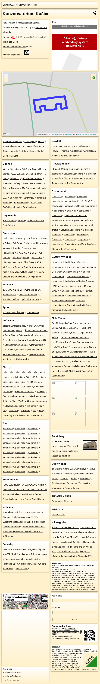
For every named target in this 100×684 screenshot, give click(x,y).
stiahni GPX (56, 571)
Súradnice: (56, 569)
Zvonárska (85, 478)
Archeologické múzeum (13, 340)
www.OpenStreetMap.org (82, 649)
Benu (37, 494)
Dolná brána (33, 290)
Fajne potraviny (12, 193)
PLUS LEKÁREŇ (11, 485)
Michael (16, 207)
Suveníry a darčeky (11, 183)
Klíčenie (24, 554)
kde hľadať (57, 596)
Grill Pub (17, 243)
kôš (4, 372)
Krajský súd (57, 310)
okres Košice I (9, 146)
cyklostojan (83, 146)
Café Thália (8, 238)
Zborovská (83, 483)
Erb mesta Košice (39, 554)
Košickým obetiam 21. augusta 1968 (21, 559)
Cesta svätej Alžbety (61, 501)
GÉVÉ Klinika (37, 485)
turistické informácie (28, 295)
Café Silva (42, 238)
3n (11, 198)
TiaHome (15, 188)
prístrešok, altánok (11, 299)
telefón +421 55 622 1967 (14, 47)
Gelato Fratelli (9, 277)
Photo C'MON (18, 401)
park (25, 359)
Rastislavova (58, 483)
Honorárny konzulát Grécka (15, 415)
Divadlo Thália (58, 514)
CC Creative (28, 207)
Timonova (8, 37)
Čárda (32, 238)
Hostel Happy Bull (35, 220)
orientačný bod (9, 295)
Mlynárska (70, 469)
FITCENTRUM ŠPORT (13, 312)
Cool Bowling (30, 267)
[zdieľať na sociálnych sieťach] (94, 13)
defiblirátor (27, 494)
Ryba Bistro (27, 272)
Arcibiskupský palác (28, 564)
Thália (32, 326)
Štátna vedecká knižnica (36, 331)
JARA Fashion (20, 174)
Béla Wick (19, 290)
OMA (11, 5)
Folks (7, 243)
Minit (5, 169)
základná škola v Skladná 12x (65, 528)
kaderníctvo (41, 188)
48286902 (55, 567)
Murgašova (57, 488)
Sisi (23, 193)
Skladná (14, 156)
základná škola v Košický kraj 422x (73, 551)
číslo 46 (67, 178)
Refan (5, 188)
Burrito (26, 257)
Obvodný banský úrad (37, 401)
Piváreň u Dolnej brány (29, 277)
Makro (18, 198)
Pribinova (81, 469)
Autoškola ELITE (29, 517)
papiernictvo (35, 174)
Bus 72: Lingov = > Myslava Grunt (78, 347)
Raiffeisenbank (74, 183)
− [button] (6, 80)
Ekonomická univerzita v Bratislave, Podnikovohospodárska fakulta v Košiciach (24, 531)
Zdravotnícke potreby (12, 499)
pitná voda (7, 267)
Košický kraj (30, 141)
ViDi (33, 202)
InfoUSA (41, 391)
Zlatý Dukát (8, 225)
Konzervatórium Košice (26, 5)
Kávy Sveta (28, 262)
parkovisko (8, 429)
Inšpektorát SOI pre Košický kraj (30, 377)
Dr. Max (25, 485)
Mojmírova (67, 474)
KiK (30, 193)
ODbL (81, 651)
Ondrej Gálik (22, 568)
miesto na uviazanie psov (14, 326)
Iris (33, 248)
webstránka (41, 27)
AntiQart (25, 169)
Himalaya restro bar (12, 262)
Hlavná (55, 478)
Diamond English (11, 517)
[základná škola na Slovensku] (27, 52)
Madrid (21, 220)
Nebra (39, 272)
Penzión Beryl (9, 220)
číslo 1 (61, 183)
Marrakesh (37, 257)
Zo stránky (58, 436)
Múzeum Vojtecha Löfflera (28, 350)
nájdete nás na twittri (13, 672)
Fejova (92, 469)
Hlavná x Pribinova (60, 151)
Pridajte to (56, 669)
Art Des (44, 340)
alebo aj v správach (12, 680)
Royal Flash (10, 335)
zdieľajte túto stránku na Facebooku (65, 631)
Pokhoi (26, 243)
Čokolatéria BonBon (32, 178)
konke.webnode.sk (60, 441)
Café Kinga (21, 238)
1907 (5, 198)
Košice (41, 141)
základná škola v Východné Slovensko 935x (72, 556)
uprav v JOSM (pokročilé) (84, 565)
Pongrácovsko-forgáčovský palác (30, 549)
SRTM (62, 667)
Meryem (17, 257)
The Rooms (8, 350)
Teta (54, 183)
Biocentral (14, 169)
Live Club (16, 359)
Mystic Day (15, 178)
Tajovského (57, 469)
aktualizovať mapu (66, 565)
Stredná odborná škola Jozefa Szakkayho (22, 512)
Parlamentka (8, 253)
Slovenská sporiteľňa (24, 391)
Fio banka (31, 406)
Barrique (7, 174)
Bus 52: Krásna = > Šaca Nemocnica (69, 352)
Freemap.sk (69, 134)
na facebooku (70, 629)
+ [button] (6, 76)
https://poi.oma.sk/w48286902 (87, 134)
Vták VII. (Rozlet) (10, 554)
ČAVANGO (22, 253)
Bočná (57, 474)
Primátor (25, 248)
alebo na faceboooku (13, 676)
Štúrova (64, 478)
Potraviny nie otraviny (33, 183)
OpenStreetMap (55, 134)
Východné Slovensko (12, 141)
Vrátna (74, 478)
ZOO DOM (7, 290)
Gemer (18, 267)
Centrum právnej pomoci (14, 396)
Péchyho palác (9, 564)
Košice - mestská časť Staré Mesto (19, 151)
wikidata (65, 571)
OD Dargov (29, 198)
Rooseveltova (71, 488)
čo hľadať (56, 608)
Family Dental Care (34, 499)
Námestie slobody (83, 474)
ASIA (39, 262)
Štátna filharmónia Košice (17, 345)
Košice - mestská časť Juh (30, 146)
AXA (41, 411)
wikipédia (7, 32)
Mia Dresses (28, 188)
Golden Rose (38, 169)
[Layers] (93, 77)
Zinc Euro (38, 193)
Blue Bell (34, 253)
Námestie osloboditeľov (63, 262)
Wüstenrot (25, 411)
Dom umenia (37, 345)
